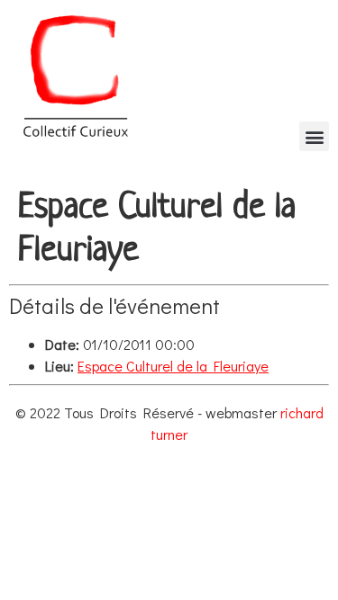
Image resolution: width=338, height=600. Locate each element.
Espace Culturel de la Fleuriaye (173, 365)
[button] (314, 136)
